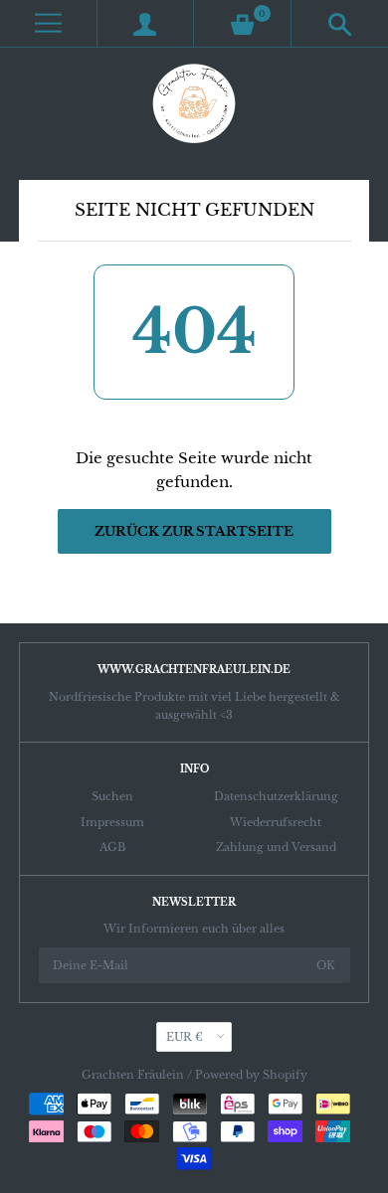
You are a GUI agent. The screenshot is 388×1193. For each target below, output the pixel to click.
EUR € (184, 1037)
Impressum (112, 822)
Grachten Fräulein (133, 1075)
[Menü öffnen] (48, 23)
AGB (112, 847)
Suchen (112, 796)
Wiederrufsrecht (275, 822)
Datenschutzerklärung (276, 796)
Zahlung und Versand (276, 847)
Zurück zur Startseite (194, 531)
